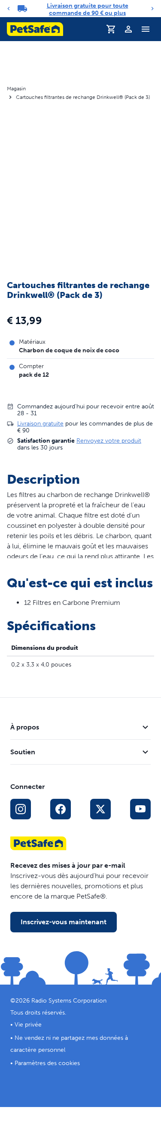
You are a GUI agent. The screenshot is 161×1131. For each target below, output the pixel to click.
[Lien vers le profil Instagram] (20, 809)
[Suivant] (152, 8)
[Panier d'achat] (111, 29)
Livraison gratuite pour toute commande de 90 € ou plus (87, 9)
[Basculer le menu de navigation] (145, 29)
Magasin (16, 89)
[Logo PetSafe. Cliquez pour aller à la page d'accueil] (35, 29)
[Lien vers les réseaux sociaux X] (100, 809)
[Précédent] (8, 8)
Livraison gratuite (40, 423)
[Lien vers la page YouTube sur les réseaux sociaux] (140, 809)
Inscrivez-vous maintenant (63, 922)
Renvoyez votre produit (108, 440)
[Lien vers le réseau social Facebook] (60, 809)
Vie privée (28, 1024)
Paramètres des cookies (47, 1063)
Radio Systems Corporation (68, 1000)
